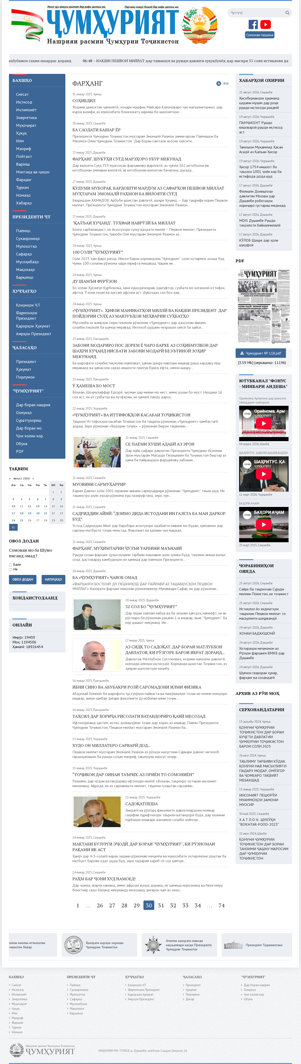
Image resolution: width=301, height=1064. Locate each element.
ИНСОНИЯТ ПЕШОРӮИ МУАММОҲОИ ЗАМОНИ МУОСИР (258, 800)
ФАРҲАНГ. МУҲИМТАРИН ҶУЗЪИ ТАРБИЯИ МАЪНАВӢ (127, 548)
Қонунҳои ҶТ (28, 305)
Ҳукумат (23, 369)
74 (221, 905)
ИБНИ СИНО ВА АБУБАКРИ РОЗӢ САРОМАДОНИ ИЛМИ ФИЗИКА (136, 687)
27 (112, 905)
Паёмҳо (23, 230)
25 (21, 520)
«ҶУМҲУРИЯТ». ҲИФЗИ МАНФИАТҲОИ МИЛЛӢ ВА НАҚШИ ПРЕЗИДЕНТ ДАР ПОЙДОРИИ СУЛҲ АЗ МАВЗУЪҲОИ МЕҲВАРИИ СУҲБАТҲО (149, 313)
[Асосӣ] (115, 28)
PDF (20, 451)
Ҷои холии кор (29, 435)
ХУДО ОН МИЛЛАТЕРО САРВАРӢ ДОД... (111, 745)
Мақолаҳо (25, 269)
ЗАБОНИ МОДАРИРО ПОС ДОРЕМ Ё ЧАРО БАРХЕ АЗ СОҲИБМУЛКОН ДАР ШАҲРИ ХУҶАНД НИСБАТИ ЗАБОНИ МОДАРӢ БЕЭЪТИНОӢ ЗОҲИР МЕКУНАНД (145, 350)
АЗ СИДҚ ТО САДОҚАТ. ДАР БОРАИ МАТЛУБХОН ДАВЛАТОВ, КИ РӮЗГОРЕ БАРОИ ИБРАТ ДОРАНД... (175, 649)
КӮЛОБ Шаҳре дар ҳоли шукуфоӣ (258, 242)
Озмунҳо (24, 412)
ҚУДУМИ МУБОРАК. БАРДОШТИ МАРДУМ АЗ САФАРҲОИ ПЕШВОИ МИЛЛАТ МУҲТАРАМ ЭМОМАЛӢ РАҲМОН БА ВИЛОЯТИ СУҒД (148, 190)
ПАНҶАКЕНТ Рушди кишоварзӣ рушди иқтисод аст (261, 127)
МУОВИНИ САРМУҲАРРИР (99, 484)
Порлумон (25, 377)
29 (137, 905)
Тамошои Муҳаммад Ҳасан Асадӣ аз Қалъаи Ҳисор (261, 149)
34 (198, 905)
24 (13, 520)
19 (29, 513)
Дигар (190, 999)
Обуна (21, 443)
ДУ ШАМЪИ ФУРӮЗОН (94, 281)
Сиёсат (22, 94)
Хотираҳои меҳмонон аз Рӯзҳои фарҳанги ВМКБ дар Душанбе (262, 653)
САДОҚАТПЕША (141, 803)
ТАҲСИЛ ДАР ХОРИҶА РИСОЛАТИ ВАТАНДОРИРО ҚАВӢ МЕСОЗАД (138, 716)
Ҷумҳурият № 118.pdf (263, 353)
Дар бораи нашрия (33, 404)
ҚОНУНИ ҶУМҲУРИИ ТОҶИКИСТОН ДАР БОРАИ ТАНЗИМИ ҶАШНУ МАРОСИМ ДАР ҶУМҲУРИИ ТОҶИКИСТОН (263, 849)
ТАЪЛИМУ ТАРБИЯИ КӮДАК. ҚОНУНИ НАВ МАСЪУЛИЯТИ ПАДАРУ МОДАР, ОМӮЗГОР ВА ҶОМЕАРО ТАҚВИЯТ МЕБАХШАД (262, 770)
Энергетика (26, 117)
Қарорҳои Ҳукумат (33, 326)
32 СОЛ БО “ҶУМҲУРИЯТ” (151, 606)
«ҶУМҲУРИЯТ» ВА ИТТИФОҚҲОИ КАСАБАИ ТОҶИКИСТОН (131, 415)
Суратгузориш (28, 420)
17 (13, 513)
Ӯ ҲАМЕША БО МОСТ (93, 385)
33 (185, 905)
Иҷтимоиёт (26, 109)
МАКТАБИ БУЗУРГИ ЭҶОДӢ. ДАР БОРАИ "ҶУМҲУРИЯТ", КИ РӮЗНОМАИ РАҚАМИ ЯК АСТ (143, 846)
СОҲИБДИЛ (83, 100)
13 (38, 506)
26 (100, 905)
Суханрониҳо (28, 238)
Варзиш (23, 164)
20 (38, 513)
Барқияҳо (24, 277)
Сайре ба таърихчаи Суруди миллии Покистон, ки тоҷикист (264, 591)
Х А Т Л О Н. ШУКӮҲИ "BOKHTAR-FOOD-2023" (259, 822)
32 (173, 905)
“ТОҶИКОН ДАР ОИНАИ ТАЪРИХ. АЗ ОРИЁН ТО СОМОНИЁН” (133, 774)
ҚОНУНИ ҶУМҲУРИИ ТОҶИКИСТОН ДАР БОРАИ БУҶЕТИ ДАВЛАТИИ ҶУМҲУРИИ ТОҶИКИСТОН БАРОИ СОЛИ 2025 (261, 737)
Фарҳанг (23, 179)
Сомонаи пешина (259, 34)
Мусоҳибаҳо (27, 261)
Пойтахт (24, 156)
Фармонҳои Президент (26, 315)
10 (13, 506)
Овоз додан (22, 579)
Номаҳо (23, 195)
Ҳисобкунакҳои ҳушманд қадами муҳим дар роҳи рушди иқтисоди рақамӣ (259, 103)
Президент (26, 361)
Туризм (22, 187)
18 (21, 513)
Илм (20, 140)
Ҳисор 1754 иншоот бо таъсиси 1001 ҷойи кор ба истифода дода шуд (260, 171)
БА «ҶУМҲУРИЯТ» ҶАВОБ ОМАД (104, 577)
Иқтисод (24, 102)
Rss (226, 83)
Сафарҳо (24, 254)
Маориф (23, 148)
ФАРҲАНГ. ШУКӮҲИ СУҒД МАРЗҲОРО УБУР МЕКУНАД (126, 159)
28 (124, 905)
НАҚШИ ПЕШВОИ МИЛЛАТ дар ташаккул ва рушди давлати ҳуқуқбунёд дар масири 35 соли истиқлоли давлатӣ (167, 60)
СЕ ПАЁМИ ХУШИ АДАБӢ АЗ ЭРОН (159, 444)
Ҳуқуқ (21, 133)
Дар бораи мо (29, 428)
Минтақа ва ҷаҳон (32, 172)
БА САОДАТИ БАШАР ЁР (96, 129)
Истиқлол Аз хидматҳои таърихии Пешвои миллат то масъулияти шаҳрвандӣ (262, 613)
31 (161, 905)
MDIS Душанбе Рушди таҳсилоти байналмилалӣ (260, 222)
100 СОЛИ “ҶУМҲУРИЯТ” (98, 252)
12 (29, 506)
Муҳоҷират (26, 125)
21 (45, 513)
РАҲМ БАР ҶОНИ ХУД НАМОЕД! (103, 878)
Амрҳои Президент (33, 333)
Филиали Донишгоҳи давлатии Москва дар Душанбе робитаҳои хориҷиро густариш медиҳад (262, 198)
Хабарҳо (24, 203)
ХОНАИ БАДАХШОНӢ (257, 633)
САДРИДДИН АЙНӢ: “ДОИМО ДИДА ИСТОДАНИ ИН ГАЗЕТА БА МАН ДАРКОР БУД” (149, 516)
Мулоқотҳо (26, 246)
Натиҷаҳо (53, 579)
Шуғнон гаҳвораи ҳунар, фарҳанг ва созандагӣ (258, 675)
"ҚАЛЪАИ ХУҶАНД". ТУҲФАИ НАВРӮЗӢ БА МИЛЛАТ (124, 223)
